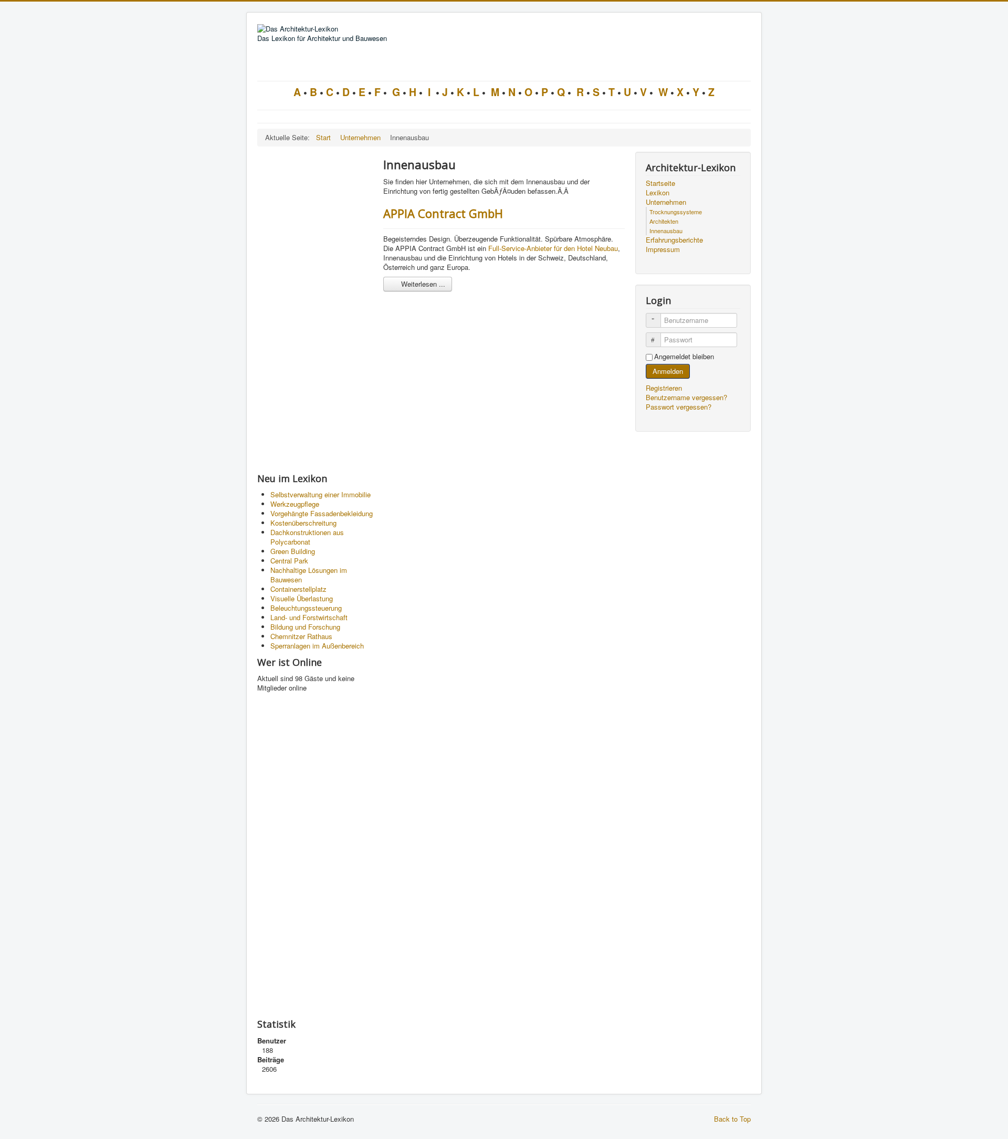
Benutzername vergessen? (686, 397)
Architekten (663, 221)
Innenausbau (665, 230)
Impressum (663, 249)
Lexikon (657, 192)
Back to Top (732, 1119)
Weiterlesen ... (422, 284)
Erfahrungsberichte (674, 240)
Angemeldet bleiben (684, 356)
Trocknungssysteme (675, 211)
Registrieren (665, 388)
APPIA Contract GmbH (443, 213)
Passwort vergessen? (678, 407)
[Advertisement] (315, 309)
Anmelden (668, 371)
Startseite (660, 183)
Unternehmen (666, 202)
